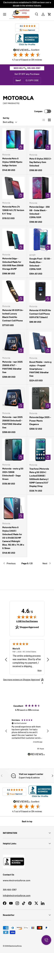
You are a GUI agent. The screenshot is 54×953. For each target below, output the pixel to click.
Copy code (33, 80)
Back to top (27, 821)
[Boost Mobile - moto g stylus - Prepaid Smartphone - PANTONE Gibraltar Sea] (40, 343)
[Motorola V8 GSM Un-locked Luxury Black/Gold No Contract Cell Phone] (13, 291)
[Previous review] (6, 659)
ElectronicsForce (15, 946)
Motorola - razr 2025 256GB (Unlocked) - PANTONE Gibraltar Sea (12, 422)
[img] (27, 617)
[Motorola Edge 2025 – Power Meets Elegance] (40, 398)
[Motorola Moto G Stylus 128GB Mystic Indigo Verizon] (13, 139)
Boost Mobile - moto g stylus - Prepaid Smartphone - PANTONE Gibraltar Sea (40, 368)
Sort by (6, 118)
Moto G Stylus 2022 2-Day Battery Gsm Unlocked (40, 162)
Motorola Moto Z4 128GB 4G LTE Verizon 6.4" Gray (13, 210)
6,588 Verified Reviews (27, 621)
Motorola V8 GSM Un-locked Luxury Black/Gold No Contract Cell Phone (12, 315)
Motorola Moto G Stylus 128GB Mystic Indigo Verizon (12, 162)
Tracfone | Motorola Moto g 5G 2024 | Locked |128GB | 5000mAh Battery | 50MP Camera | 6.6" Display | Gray (39, 477)
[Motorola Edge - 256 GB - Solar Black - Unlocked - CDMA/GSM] (40, 188)
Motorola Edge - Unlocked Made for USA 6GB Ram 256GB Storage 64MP (12, 263)
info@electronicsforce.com (16, 895)
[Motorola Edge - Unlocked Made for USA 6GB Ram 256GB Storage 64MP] (13, 239)
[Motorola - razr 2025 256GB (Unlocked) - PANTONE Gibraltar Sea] (13, 398)
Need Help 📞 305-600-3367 (27, 68)
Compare (38, 111)
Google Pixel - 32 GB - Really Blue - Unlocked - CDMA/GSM (40, 263)
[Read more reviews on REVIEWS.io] (36, 754)
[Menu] (4, 14)
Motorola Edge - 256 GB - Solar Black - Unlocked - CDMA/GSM (39, 211)
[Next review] (48, 659)
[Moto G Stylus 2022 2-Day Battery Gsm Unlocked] (40, 139)
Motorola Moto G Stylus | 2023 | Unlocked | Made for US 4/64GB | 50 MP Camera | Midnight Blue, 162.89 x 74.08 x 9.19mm (13, 537)
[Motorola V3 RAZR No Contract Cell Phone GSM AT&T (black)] (40, 291)
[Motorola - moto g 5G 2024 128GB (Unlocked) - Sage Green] (13, 450)
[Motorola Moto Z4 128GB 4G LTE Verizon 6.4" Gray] (13, 188)
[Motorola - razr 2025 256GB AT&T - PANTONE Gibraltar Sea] (13, 343)
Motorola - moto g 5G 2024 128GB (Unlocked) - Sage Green (12, 473)
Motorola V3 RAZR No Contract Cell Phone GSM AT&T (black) (40, 313)
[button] (49, 14)
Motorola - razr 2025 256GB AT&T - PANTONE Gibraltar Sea (12, 366)
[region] (27, 731)
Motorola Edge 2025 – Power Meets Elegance (40, 420)
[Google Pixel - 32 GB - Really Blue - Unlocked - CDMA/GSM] (40, 239)
